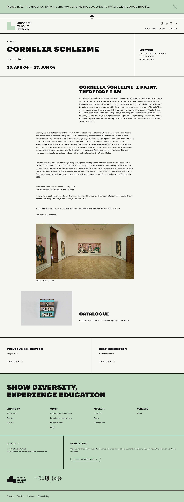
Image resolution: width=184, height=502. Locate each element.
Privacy (10, 496)
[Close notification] (174, 6)
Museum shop (56, 423)
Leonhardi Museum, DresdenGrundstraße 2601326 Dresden (152, 56)
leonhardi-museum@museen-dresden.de (28, 452)
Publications (99, 423)
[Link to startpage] (19, 26)
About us (98, 414)
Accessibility (43, 496)
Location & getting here (61, 418)
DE (176, 24)
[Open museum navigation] (92, 16)
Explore (10, 423)
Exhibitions (12, 414)
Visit (54, 409)
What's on (13, 409)
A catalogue (84, 321)
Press (139, 414)
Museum (99, 409)
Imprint (20, 496)
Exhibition (12, 41)
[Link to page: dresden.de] (48, 480)
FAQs (52, 427)
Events (10, 418)
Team (96, 418)
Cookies (30, 496)
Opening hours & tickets (61, 414)
